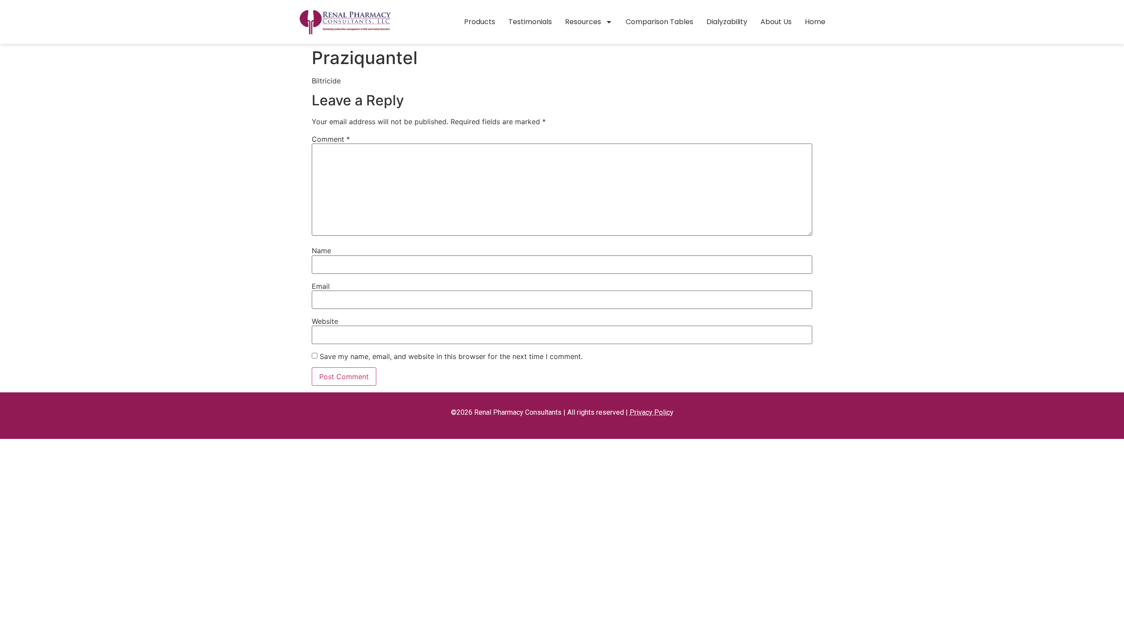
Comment (331, 139)
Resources (583, 22)
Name (321, 250)
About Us (776, 22)
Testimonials (530, 22)
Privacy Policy (652, 412)
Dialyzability (726, 22)
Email (321, 286)
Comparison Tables (659, 22)
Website (325, 321)
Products (479, 22)
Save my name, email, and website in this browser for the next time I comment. (451, 356)
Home (815, 22)
